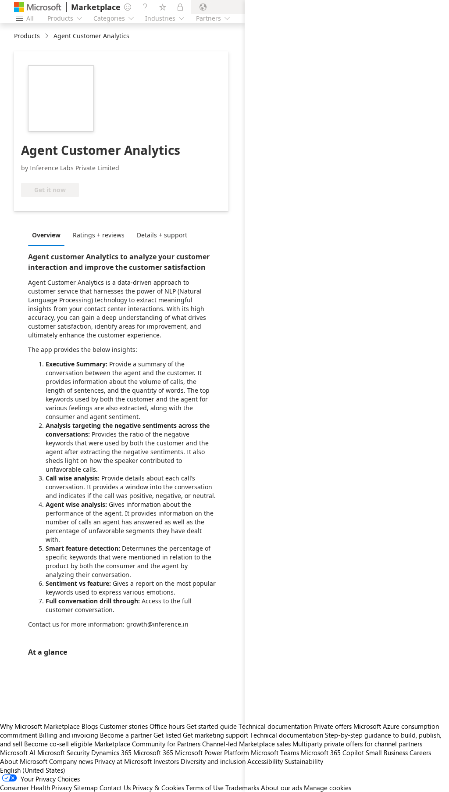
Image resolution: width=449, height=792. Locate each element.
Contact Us (115, 787)
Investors (166, 761)
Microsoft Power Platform (212, 752)
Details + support (162, 235)
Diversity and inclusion (213, 761)
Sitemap (86, 787)
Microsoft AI (18, 752)
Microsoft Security (63, 752)
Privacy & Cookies (158, 787)
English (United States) (32, 770)
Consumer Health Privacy (36, 787)
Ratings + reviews (99, 235)
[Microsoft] (37, 7)
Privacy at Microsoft (123, 761)
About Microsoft (23, 761)
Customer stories (124, 726)
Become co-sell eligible (58, 743)
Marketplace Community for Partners (147, 743)
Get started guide (211, 726)
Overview (46, 235)
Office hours (167, 726)
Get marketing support (215, 735)
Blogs (90, 726)
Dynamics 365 (111, 752)
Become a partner (126, 735)
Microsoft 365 (153, 752)
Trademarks (242, 787)
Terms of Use (205, 787)
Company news (71, 761)
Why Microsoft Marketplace (40, 726)
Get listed (167, 735)
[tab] (48, 234)
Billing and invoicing (68, 735)
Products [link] (27, 36)
